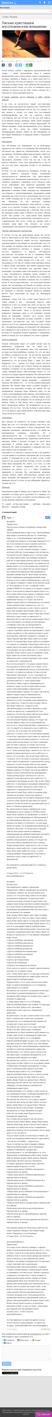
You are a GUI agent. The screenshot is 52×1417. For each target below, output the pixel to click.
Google (38, 1340)
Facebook (10, 1340)
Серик (9, 517)
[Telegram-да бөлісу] (16, 65)
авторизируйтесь (35, 1334)
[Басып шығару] (30, 65)
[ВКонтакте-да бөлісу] (10, 65)
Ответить (46, 1329)
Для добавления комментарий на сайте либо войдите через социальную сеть (25, 1335)
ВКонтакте (24, 1340)
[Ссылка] (13, 517)
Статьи (5, 17)
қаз (15, 1)
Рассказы (13, 17)
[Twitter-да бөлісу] (20, 65)
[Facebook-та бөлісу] (3, 65)
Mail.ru (9, 1343)
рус (15, 3)
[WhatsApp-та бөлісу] (27, 65)
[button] (47, 517)
